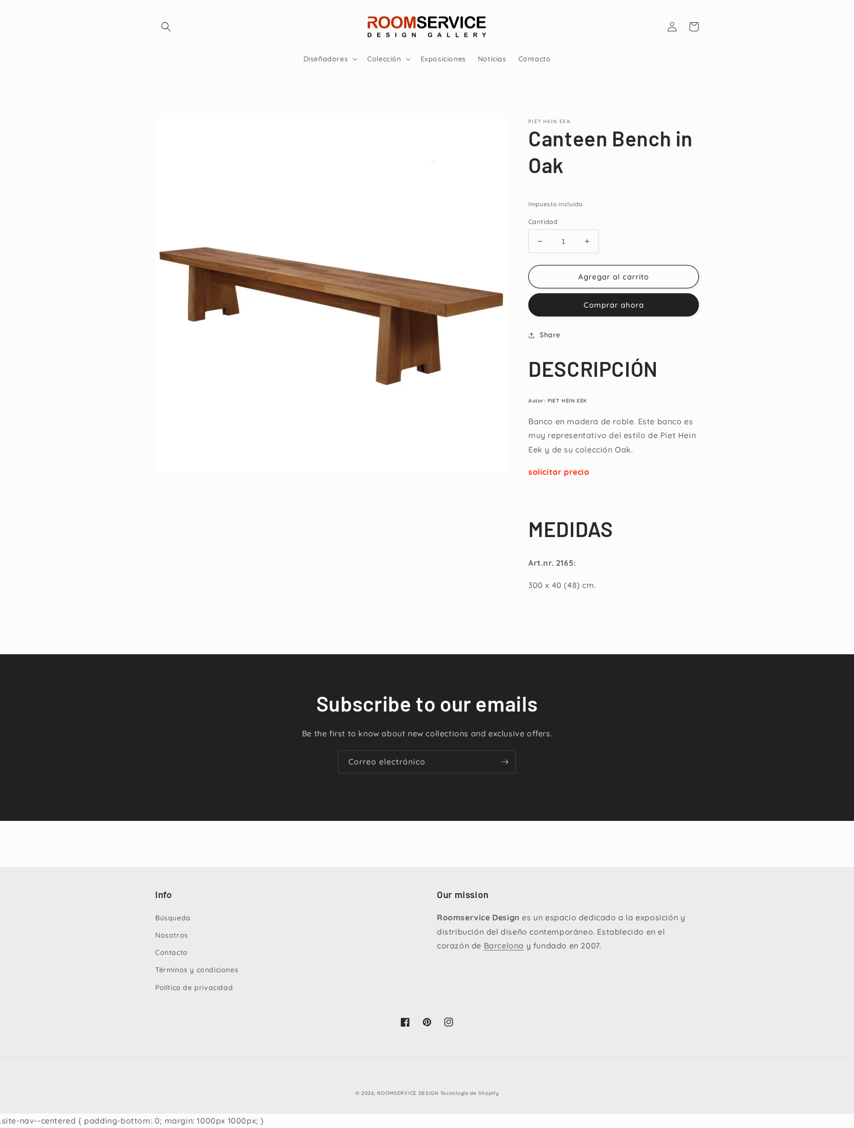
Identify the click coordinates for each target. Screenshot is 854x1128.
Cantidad (542, 222)
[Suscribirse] (504, 761)
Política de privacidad (194, 987)
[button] (166, 27)
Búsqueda (173, 917)
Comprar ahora (614, 305)
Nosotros (171, 935)
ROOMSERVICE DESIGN (407, 1093)
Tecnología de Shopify (469, 1093)
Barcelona (504, 945)
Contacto (171, 952)
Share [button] (550, 334)
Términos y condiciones (196, 969)
